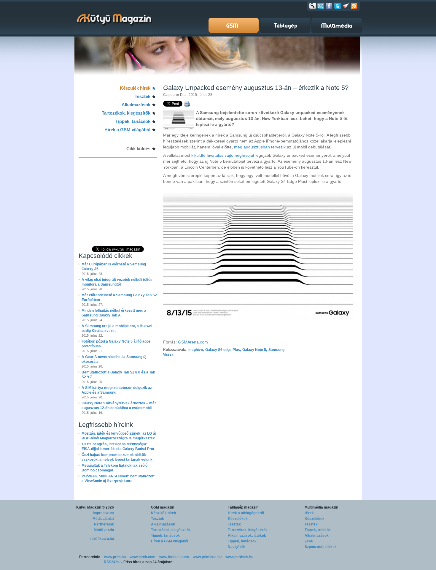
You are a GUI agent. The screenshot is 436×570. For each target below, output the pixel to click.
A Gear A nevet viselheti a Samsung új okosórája (114, 359)
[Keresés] (312, 5)
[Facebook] (329, 5)
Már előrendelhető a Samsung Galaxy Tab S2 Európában (119, 297)
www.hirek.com (142, 557)
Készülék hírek (135, 88)
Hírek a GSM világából (127, 129)
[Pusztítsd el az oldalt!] (346, 5)
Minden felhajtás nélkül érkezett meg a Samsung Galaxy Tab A (114, 312)
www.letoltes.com (174, 557)
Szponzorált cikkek (321, 547)
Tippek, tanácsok (132, 121)
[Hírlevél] (320, 5)
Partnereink (104, 524)
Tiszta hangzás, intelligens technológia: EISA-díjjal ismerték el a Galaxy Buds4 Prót (118, 446)
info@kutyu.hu (102, 538)
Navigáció (236, 547)
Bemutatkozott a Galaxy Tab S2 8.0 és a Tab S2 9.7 (118, 374)
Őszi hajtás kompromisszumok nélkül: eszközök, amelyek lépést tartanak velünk (117, 457)
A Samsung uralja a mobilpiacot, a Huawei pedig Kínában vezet (117, 328)
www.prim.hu (115, 557)
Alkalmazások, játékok (247, 535)
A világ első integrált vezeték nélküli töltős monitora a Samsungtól (117, 282)
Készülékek (238, 519)
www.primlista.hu (207, 557)
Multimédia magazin (321, 507)
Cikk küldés (138, 148)
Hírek (309, 513)
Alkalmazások (136, 104)
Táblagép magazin (243, 507)
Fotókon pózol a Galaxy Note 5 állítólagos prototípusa (116, 343)
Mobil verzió (104, 530)
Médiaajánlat (103, 519)
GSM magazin (162, 507)
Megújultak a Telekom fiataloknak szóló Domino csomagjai (114, 467)
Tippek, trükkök (318, 530)
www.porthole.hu (239, 557)
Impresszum (103, 513)
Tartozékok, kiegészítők (126, 112)
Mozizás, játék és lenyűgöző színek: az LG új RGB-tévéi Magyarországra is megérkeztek (119, 435)
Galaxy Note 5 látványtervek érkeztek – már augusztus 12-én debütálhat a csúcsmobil (119, 405)
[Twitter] (337, 5)
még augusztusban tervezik (260, 147)
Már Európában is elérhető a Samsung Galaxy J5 (114, 266)
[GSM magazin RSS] (354, 5)
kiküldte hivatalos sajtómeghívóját (222, 155)
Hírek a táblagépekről (246, 513)
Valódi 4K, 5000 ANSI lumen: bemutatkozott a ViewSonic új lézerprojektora (118, 478)
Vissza (168, 354)
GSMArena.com (193, 342)
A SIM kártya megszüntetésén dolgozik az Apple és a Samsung (117, 390)
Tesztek (142, 96)
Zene (309, 541)
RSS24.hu (112, 562)
